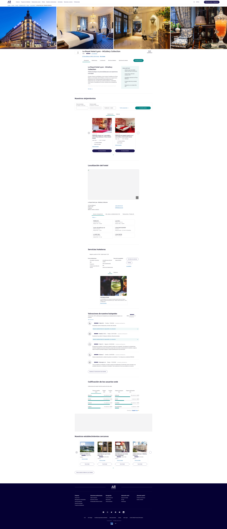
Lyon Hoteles (32, 5)
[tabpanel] (113, 136)
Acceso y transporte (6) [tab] (98, 214)
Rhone (28, 5)
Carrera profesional (78, 501)
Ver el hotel (87, 464)
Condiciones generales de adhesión (100, 517)
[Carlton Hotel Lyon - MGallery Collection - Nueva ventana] (140, 447)
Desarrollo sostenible (78, 503)
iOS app (122, 499)
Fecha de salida (94, 105)
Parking (129, 262)
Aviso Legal (125, 517)
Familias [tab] (110, 391)
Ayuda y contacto (140, 499)
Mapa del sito (108, 499)
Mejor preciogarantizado (149, 51)
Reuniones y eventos (94, 499)
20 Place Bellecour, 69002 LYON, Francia (90, 56)
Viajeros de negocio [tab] (119, 391)
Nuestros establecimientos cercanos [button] (92, 436)
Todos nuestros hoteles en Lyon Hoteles (84, 472)
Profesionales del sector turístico (96, 501)
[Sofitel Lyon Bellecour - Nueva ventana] (87, 447)
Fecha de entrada (80, 105)
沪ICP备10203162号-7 (117, 520)
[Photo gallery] (113, 28)
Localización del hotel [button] (98, 165)
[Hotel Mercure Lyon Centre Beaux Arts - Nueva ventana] (105, 447)
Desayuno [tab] (116, 272)
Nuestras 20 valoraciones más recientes (97, 371)
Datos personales (113, 517)
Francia (16, 5)
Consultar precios (138, 60)
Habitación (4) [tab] (110, 114)
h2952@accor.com (119, 207)
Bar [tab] (110, 272)
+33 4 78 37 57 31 (119, 205)
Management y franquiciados (80, 499)
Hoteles (9, 5)
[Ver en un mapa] (113, 184)
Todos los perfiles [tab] (96, 391)
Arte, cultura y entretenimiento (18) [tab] (113, 214)
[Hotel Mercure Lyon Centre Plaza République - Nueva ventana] (122, 447)
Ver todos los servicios (132, 259)
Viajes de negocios (93, 497)
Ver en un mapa (102, 460)
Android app (123, 501)
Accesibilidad (128, 266)
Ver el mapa (102, 56)
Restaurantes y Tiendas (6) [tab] (128, 214)
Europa (13, 5)
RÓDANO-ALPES (22, 5)
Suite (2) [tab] (118, 114)
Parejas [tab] (104, 391)
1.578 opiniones (94, 53)
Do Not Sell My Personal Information (136, 517)
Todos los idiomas (109, 501)
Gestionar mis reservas (141, 497)
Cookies (119, 517)
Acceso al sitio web (109, 497)
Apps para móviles (124, 497)
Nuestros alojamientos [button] (85, 98)
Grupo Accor (77, 497)
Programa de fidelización (79, 505)
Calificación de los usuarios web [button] (103, 382)
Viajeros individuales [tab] (130, 391)
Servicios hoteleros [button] (97, 249)
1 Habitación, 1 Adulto (108, 107)
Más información (103, 303)
